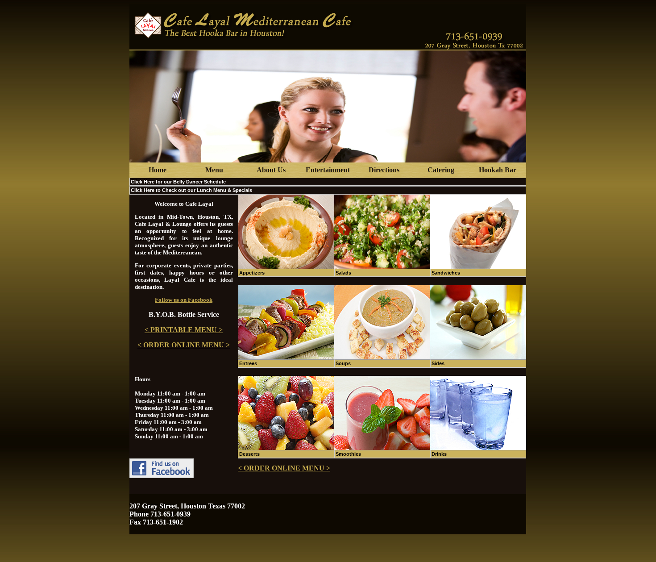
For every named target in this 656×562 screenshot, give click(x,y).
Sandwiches (446, 272)
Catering (441, 170)
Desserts (249, 454)
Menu (214, 170)
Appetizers (252, 272)
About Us (271, 170)
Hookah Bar (497, 170)
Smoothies (348, 454)
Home (157, 170)
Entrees (248, 363)
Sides (438, 363)
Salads (343, 272)
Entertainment (328, 170)
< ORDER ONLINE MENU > (183, 345)
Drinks (439, 454)
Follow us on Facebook (183, 299)
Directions (384, 170)
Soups (343, 363)
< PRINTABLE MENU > (184, 329)
